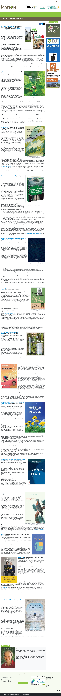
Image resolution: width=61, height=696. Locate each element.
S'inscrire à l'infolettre (53, 22)
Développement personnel (51, 679)
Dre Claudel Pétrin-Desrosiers (6, 166)
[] (35, 529)
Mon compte (14, 1)
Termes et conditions (50, 686)
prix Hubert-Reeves (40, 529)
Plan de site (48, 685)
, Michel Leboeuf (10, 493)
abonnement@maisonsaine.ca (7, 677)
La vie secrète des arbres (17, 291)
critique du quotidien (11, 313)
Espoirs (2, 534)
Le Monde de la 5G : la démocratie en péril (33, 233)
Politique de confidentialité (51, 687)
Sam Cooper (13, 332)
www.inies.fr (13, 67)
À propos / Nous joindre (6, 1)
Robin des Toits (19, 179)
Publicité (47, 680)
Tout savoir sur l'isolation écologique (7, 26)
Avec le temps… (21, 557)
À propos (47, 676)
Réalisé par (55, 694)
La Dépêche (5, 587)
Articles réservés (20, 14)
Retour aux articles (5, 645)
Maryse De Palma (49, 678)
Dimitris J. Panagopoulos (14, 239)
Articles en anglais (49, 677)
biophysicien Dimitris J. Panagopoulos (35, 264)
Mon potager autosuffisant (6, 332)
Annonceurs (48, 683)
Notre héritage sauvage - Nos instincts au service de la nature (12, 288)
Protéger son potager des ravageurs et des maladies (10, 71)
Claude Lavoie (7, 403)
